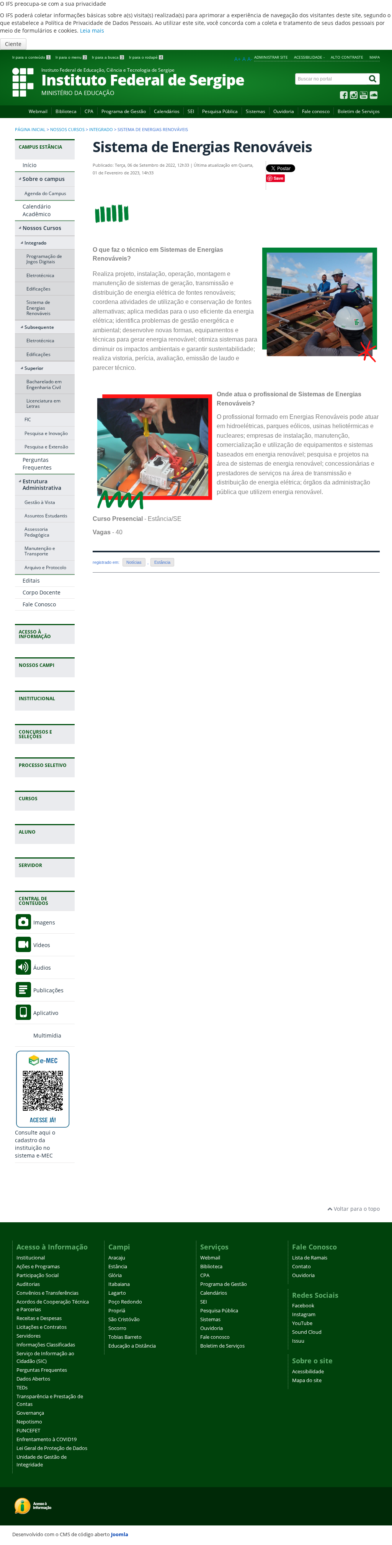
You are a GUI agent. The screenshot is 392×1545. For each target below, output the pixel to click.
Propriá (116, 1310)
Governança (30, 1413)
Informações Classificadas (45, 1344)
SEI (191, 111)
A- (250, 58)
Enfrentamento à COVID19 (46, 1439)
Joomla (119, 1534)
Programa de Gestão (123, 111)
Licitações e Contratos (41, 1327)
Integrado (101, 129)
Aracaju (116, 1257)
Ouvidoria (283, 111)
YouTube (302, 1323)
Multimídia (46, 1035)
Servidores (28, 1336)
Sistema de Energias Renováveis (38, 307)
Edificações (38, 289)
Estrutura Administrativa (42, 484)
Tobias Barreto (125, 1337)
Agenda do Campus (45, 193)
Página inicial (30, 129)
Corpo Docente (41, 592)
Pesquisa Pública (220, 111)
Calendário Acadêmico (37, 210)
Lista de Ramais (309, 1257)
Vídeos (41, 945)
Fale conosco (316, 111)
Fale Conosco (39, 604)
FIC (27, 419)
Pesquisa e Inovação (46, 433)
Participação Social (37, 1275)
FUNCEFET (28, 1430)
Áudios (41, 967)
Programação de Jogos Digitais (44, 258)
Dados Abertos (33, 1379)
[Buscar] (373, 79)
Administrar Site (271, 57)
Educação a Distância (132, 1346)
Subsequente (39, 327)
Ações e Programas (38, 1266)
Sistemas (255, 111)
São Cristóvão (124, 1319)
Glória (115, 1275)
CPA (89, 111)
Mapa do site (307, 1380)
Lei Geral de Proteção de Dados (51, 1448)
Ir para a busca (107, 57)
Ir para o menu (71, 57)
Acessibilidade (308, 1371)
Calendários (167, 111)
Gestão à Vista (39, 502)
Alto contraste (347, 57)
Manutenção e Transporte (39, 551)
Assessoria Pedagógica (36, 531)
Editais (31, 580)
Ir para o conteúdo (31, 57)
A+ (237, 58)
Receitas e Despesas (39, 1318)
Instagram (303, 1314)
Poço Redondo (125, 1302)
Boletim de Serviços (359, 111)
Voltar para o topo (356, 1208)
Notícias (134, 562)
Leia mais (92, 30)
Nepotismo (29, 1422)
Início (29, 165)
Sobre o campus (44, 178)
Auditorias (28, 1284)
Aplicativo (45, 1012)
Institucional (30, 1257)
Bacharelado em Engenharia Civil (44, 384)
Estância (162, 562)
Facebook (303, 1305)
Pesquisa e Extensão (46, 446)
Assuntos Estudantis (45, 515)
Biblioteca (66, 111)
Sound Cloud (307, 1332)
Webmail (38, 111)
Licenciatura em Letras (43, 403)
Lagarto (117, 1293)
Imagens (43, 922)
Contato (301, 1266)
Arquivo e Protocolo (45, 567)
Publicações (48, 990)
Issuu (298, 1341)
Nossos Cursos (67, 129)
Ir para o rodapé (145, 57)
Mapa (374, 57)
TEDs (22, 1387)
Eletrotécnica (40, 275)
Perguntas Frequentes (37, 463)
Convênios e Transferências (47, 1293)
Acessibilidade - (309, 57)
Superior (33, 368)
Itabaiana (119, 1284)
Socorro (117, 1328)
